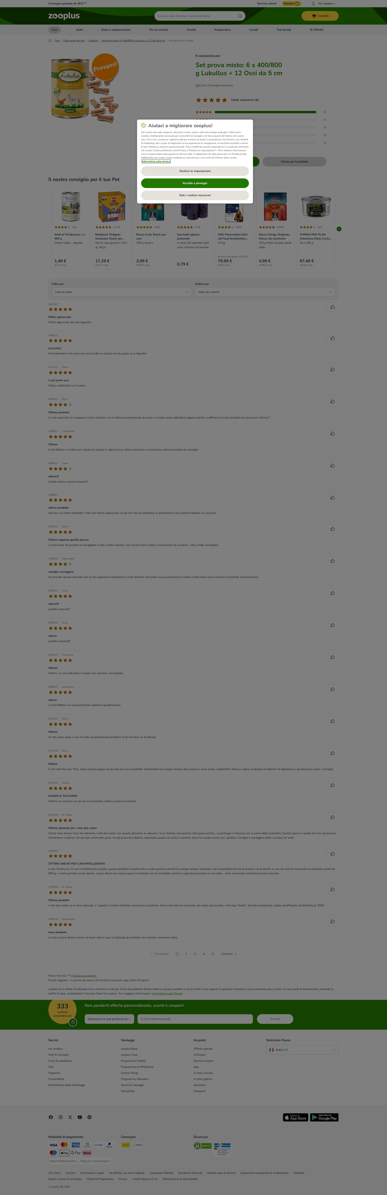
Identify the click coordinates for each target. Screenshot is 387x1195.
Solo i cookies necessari (195, 195)
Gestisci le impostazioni (195, 171)
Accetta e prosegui (195, 183)
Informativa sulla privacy (156, 161)
